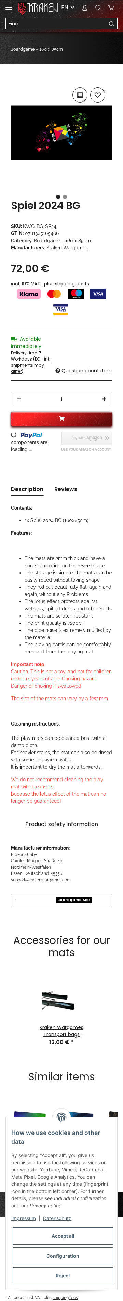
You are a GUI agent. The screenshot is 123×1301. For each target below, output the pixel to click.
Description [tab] (27, 489)
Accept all (63, 1236)
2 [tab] (65, 197)
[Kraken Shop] (43, 7)
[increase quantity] (104, 399)
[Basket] (111, 7)
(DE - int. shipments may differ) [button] (30, 365)
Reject (63, 1275)
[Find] (112, 24)
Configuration (62, 1256)
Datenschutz (57, 1218)
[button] (84, 7)
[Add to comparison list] (79, 95)
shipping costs (72, 283)
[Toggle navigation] (8, 4)
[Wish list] (97, 7)
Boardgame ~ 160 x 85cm (62, 240)
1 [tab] (58, 197)
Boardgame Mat (74, 900)
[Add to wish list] (97, 95)
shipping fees (65, 1297)
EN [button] (64, 7)
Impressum (23, 1218)
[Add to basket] (16, 78)
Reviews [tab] (65, 489)
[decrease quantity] (18, 399)
